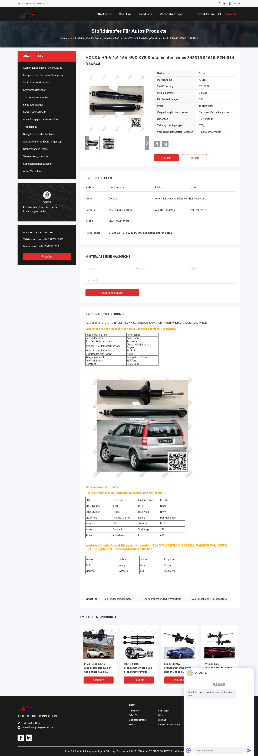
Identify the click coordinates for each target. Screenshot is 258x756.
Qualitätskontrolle (137, 720)
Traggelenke (30, 126)
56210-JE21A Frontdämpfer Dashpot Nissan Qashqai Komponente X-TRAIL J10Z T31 (177, 668)
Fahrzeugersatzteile (34, 112)
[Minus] (249, 673)
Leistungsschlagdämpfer (118, 599)
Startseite (66, 38)
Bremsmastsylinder (34, 89)
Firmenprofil (134, 711)
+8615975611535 (49, 246)
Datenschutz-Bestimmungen (170, 724)
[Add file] (188, 750)
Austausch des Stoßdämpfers (209, 599)
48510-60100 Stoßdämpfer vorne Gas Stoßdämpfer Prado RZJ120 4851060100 (138, 668)
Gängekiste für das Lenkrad (38, 134)
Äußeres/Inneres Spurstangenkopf (43, 141)
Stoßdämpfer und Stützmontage (162, 599)
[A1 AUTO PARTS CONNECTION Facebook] (219, 3)
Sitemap (162, 720)
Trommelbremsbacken (36, 97)
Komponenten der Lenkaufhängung (43, 75)
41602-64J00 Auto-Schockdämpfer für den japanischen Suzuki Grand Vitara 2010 (97, 668)
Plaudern (47, 256)
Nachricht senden (112, 292)
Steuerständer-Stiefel (35, 149)
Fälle (160, 715)
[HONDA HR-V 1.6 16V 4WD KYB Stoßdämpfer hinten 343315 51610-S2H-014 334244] (117, 101)
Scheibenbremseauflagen (37, 163)
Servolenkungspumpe (35, 156)
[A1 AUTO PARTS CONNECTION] (29, 14)
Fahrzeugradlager (33, 104)
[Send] (249, 750)
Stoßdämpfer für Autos (88, 38)
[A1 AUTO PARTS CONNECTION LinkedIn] (224, 3)
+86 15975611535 (53, 239)
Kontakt (132, 724)
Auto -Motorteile (32, 171)
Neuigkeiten (163, 711)
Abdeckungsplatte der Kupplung (41, 119)
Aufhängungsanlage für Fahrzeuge (42, 67)
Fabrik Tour (134, 715)
